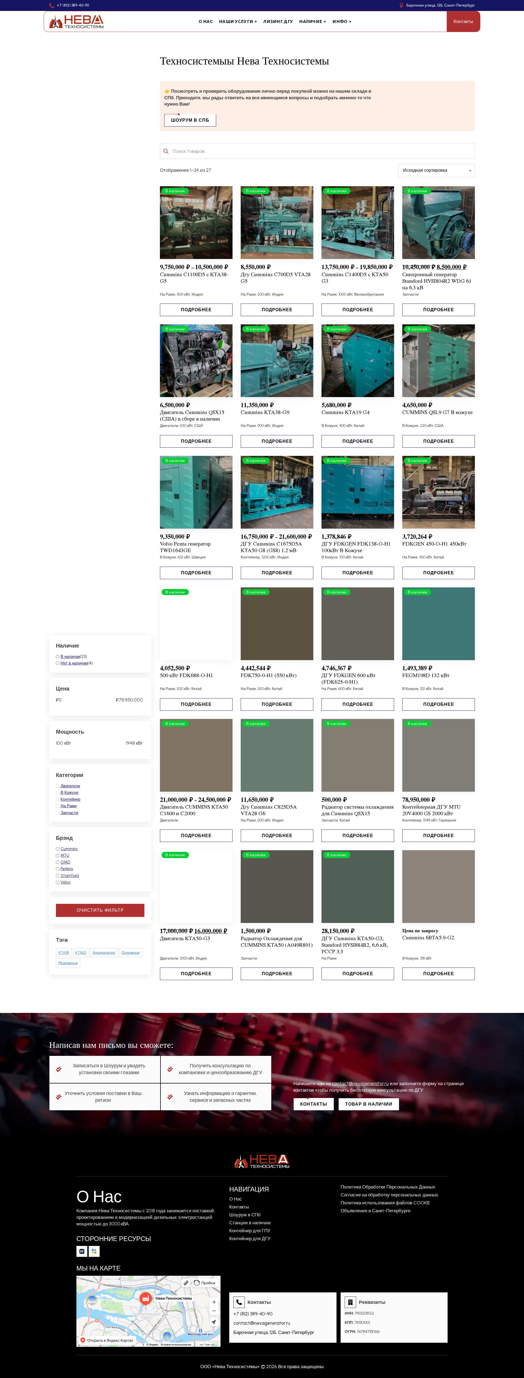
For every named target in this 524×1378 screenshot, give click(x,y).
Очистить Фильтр (100, 910)
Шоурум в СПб (245, 1215)
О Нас (206, 21)
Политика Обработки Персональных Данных (388, 1187)
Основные (130, 952)
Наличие (310, 21)
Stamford (70, 875)
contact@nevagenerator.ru (360, 1083)
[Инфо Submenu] (349, 21)
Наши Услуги (236, 21)
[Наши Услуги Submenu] (255, 21)
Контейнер (70, 799)
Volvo (65, 882)
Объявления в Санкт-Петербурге (375, 1210)
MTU (65, 855)
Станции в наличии (250, 1222)
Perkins (67, 868)
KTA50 (80, 952)
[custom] (81, 1251)
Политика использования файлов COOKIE (385, 1203)
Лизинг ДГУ (278, 21)
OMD (65, 862)
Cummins (69, 848)
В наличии (70, 656)
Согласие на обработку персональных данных (389, 1195)
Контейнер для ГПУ (249, 1230)
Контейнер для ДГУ (249, 1238)
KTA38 (63, 952)
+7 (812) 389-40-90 (253, 1313)
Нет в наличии (74, 663)
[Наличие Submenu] (324, 21)
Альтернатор (104, 952)
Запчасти (69, 812)
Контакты (239, 1207)
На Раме (69, 805)
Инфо (339, 21)
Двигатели (70, 785)
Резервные (68, 963)
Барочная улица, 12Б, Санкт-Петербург (273, 1332)
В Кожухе (69, 792)
